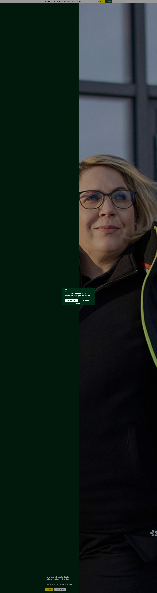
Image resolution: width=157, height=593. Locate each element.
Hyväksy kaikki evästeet (72, 300)
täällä (84, 297)
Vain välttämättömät (85, 300)
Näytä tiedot (78, 303)
